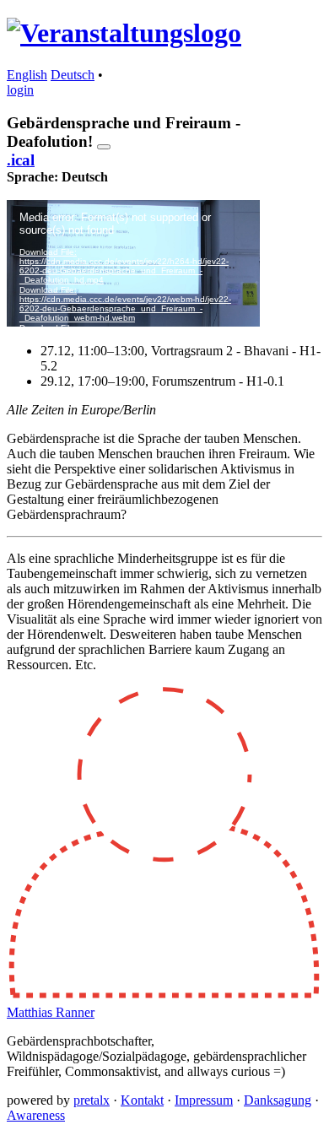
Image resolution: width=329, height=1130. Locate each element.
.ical (21, 160)
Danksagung (277, 1100)
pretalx (91, 1100)
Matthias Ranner (50, 1012)
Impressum (204, 1100)
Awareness (36, 1115)
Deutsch (72, 75)
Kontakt (142, 1100)
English (27, 75)
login (20, 90)
